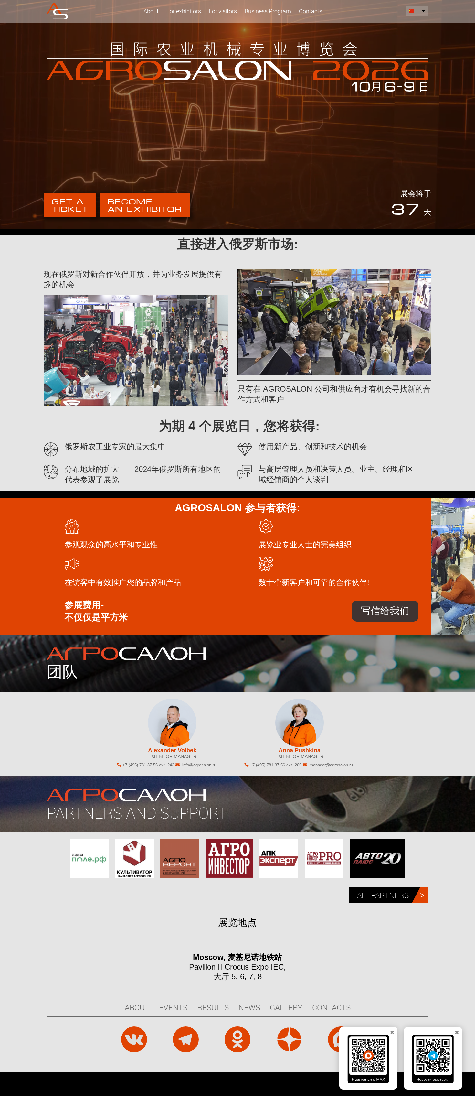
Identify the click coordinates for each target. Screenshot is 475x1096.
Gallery (286, 1007)
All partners (383, 895)
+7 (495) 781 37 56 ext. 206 (275, 765)
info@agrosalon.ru (199, 765)
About (151, 11)
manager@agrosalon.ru (331, 765)
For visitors (223, 11)
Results (213, 1007)
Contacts (310, 11)
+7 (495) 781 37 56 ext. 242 (148, 765)
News (249, 1007)
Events (173, 1007)
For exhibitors (183, 11)
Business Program (268, 11)
